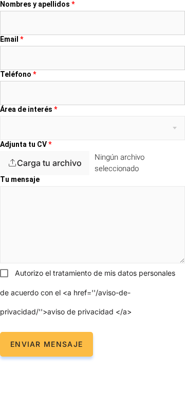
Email (11, 39)
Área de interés (28, 109)
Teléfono (18, 74)
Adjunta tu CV (25, 144)
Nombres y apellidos (37, 4)
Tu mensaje (20, 179)
